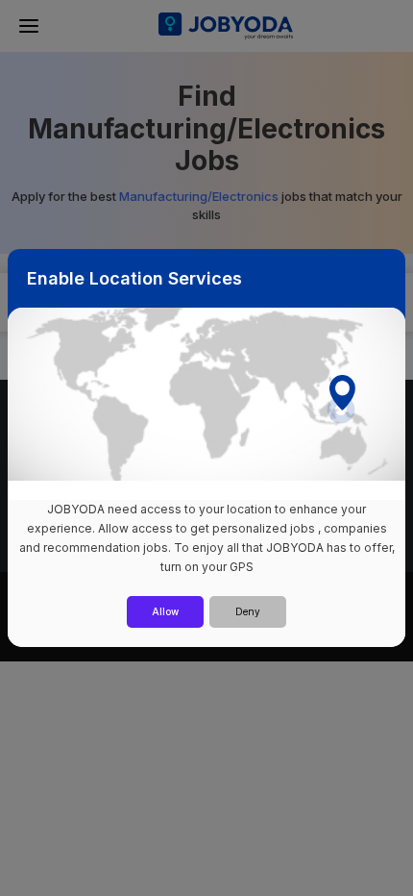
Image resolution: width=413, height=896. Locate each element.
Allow (165, 611)
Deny (247, 611)
